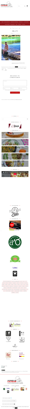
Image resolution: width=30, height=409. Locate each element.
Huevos (15, 284)
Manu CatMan (16, 28)
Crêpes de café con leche (15, 163)
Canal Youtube (7, 24)
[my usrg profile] (21, 358)
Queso (19, 287)
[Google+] (22, 63)
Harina (3, 284)
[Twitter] (21, 63)
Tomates (17, 292)
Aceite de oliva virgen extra (7, 281)
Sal (27, 289)
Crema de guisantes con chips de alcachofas (15, 156)
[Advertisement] (15, 14)
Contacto (23, 24)
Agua (21, 281)
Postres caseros (9, 287)
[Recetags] (8, 355)
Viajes (16, 24)
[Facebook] (19, 63)
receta (22, 287)
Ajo (26, 281)
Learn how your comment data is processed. (16, 99)
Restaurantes (12, 24)
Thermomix (13, 292)
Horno (9, 284)
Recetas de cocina (4, 289)
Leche (21, 284)
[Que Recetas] (8, 358)
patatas (5, 287)
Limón (27, 284)
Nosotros (19, 24)
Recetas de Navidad (16, 289)
